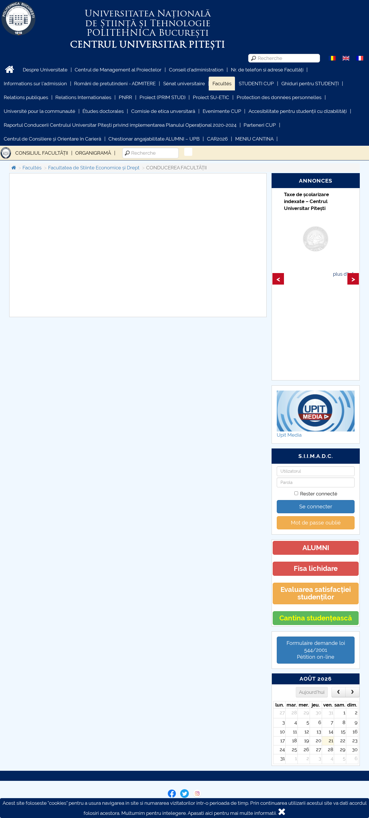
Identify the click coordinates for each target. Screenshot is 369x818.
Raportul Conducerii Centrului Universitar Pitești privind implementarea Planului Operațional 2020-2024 (120, 125)
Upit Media (289, 435)
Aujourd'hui (312, 692)
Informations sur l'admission (35, 83)
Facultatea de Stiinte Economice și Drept (94, 168)
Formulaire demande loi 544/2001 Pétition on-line (316, 650)
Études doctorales (103, 111)
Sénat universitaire (184, 83)
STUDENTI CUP (256, 83)
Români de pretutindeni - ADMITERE (115, 83)
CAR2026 (217, 139)
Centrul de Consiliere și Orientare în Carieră (52, 139)
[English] (345, 58)
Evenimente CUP (222, 111)
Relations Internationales (83, 97)
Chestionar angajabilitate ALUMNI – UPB (153, 139)
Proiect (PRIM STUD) (163, 97)
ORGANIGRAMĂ (93, 153)
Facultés (221, 83)
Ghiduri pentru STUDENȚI (310, 83)
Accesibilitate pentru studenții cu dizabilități (297, 111)
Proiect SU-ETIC (211, 97)
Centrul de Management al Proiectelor (118, 70)
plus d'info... (346, 274)
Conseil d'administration (196, 70)
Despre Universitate (45, 70)
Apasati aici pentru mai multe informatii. (232, 813)
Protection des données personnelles (279, 97)
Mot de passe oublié (316, 523)
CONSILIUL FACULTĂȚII (41, 153)
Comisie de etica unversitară (163, 111)
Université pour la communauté (39, 111)
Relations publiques (26, 97)
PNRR (125, 97)
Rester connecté (318, 494)
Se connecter (315, 506)
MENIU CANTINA (254, 139)
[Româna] (332, 58)
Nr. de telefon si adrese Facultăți (267, 70)
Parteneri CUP (260, 125)
